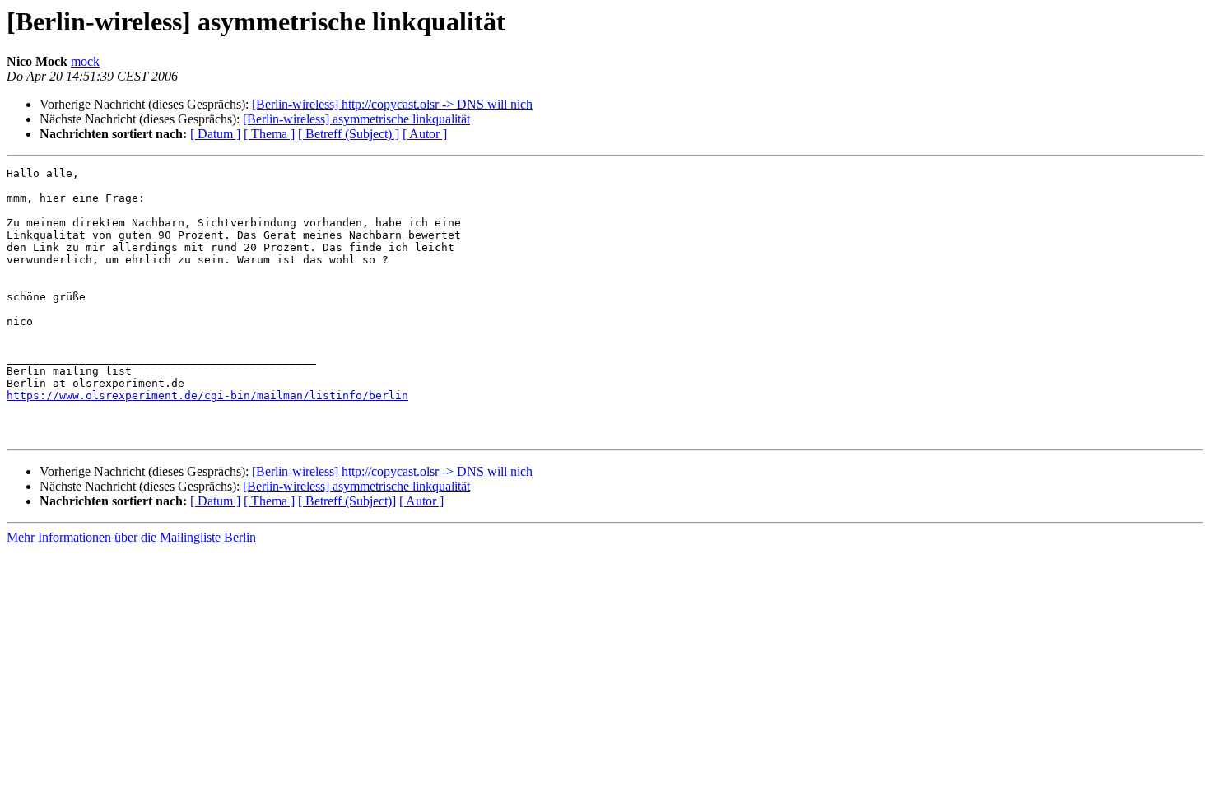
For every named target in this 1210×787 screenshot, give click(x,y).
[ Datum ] (215, 134)
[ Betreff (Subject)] (347, 501)
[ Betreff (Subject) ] (348, 134)
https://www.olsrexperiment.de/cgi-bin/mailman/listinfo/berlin (207, 395)
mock (85, 61)
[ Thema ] (269, 134)
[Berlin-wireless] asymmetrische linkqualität (356, 119)
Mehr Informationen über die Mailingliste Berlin (131, 537)
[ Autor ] (425, 134)
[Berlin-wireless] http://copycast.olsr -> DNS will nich (392, 104)
